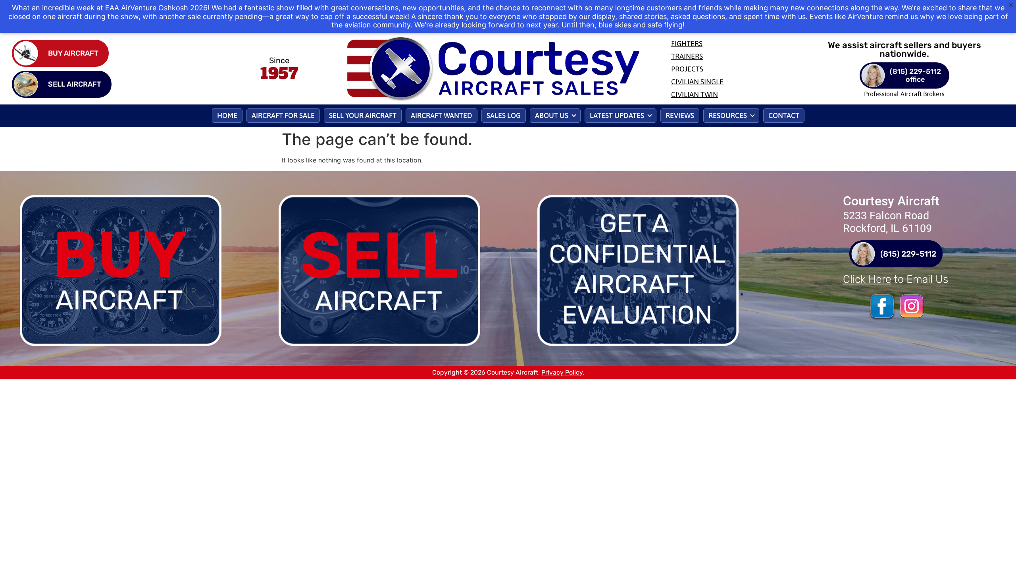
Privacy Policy (562, 372)
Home (227, 115)
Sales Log (504, 115)
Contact (783, 115)
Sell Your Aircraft (362, 115)
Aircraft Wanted (441, 115)
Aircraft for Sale (283, 115)
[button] (555, 115)
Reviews (680, 115)
